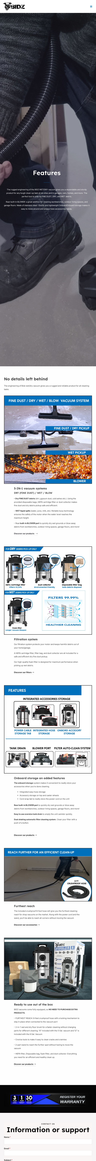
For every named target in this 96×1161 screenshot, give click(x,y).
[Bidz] (14, 6)
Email (7, 1148)
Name (7, 1137)
